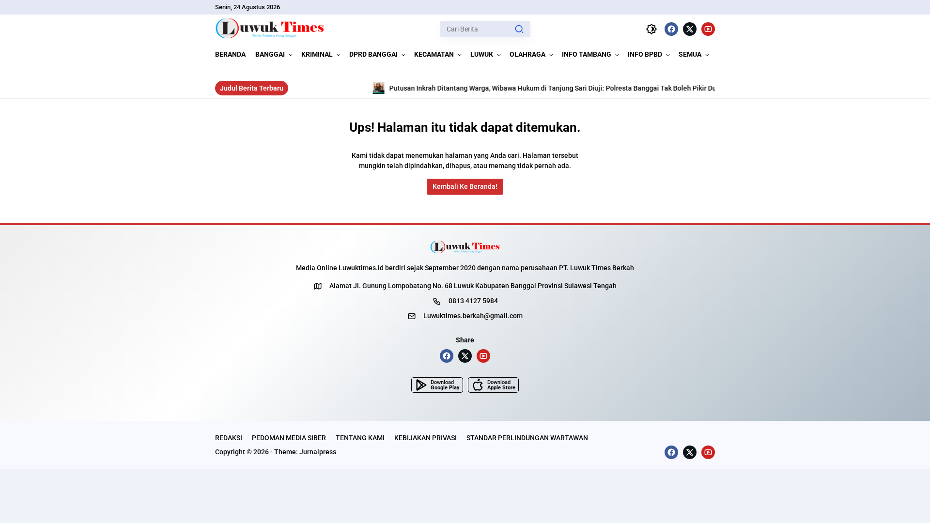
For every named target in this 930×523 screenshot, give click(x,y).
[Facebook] (671, 29)
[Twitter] (690, 29)
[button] (519, 29)
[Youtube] (708, 29)
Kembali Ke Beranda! (465, 186)
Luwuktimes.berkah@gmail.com (473, 316)
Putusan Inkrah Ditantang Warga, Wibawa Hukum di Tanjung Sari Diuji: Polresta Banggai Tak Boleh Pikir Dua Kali (535, 88)
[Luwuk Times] (270, 29)
